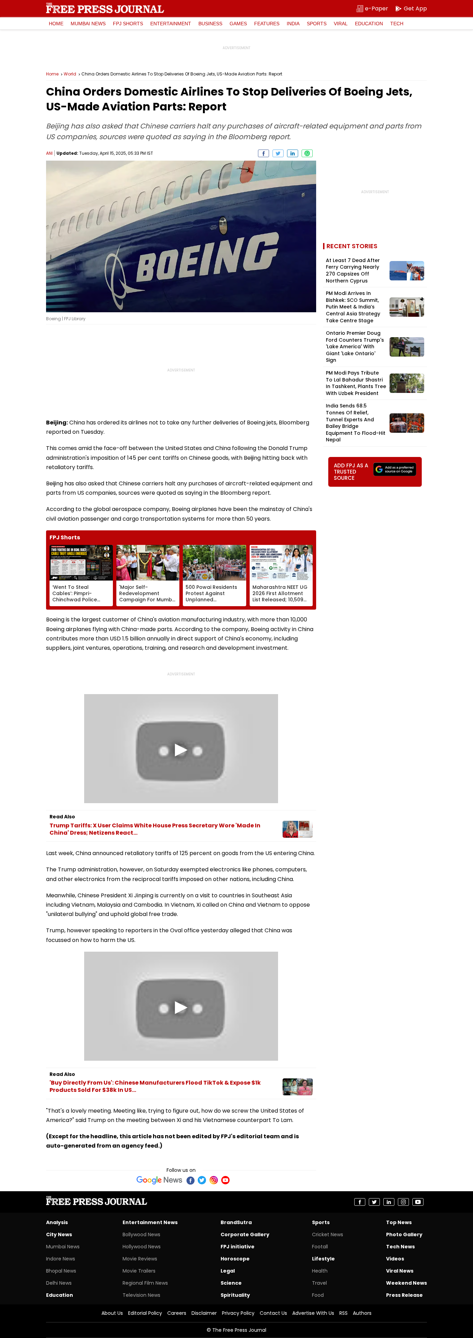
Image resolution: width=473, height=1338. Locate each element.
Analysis (57, 1222)
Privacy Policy (238, 1313)
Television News (141, 1295)
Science (231, 1282)
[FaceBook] (190, 1180)
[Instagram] (213, 1180)
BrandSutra (236, 1222)
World (70, 74)
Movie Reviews (140, 1258)
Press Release (404, 1295)
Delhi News (59, 1282)
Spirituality (235, 1295)
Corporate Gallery (245, 1234)
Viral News (399, 1270)
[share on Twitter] (278, 153)
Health (320, 1270)
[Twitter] (202, 1180)
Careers (176, 1313)
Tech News (400, 1246)
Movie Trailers (139, 1270)
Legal (228, 1270)
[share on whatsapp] (307, 153)
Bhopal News (61, 1270)
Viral (341, 23)
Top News (399, 1222)
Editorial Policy (145, 1313)
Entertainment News (150, 1222)
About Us (112, 1313)
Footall (320, 1246)
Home (56, 23)
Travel (319, 1282)
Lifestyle (323, 1258)
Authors (362, 1313)
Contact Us (273, 1313)
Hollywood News (142, 1246)
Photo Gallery (404, 1234)
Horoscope (235, 1258)
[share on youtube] (417, 1202)
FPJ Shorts (128, 23)
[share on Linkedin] (292, 153)
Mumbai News (88, 23)
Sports (317, 23)
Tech (396, 23)
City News (59, 1234)
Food (318, 1295)
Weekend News (406, 1282)
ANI (49, 153)
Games (238, 23)
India (293, 23)
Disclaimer (204, 1313)
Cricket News (327, 1234)
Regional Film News (145, 1282)
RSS (343, 1313)
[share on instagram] (403, 1202)
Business (210, 23)
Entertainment (170, 23)
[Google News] (159, 1180)
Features (266, 23)
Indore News (60, 1258)
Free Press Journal (105, 8)
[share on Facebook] (263, 153)
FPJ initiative (238, 1246)
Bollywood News (141, 1234)
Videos (395, 1258)
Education (369, 23)
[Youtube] (225, 1180)
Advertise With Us (313, 1313)
